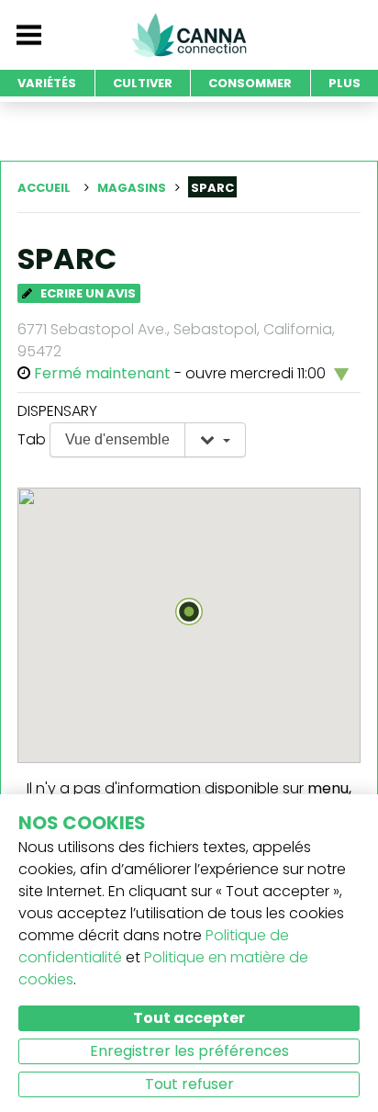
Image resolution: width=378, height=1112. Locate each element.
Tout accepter (189, 1017)
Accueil (44, 188)
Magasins (131, 188)
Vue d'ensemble (117, 439)
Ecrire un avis (87, 293)
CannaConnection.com (189, 35)
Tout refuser (189, 1084)
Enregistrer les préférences (189, 1050)
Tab (31, 439)
